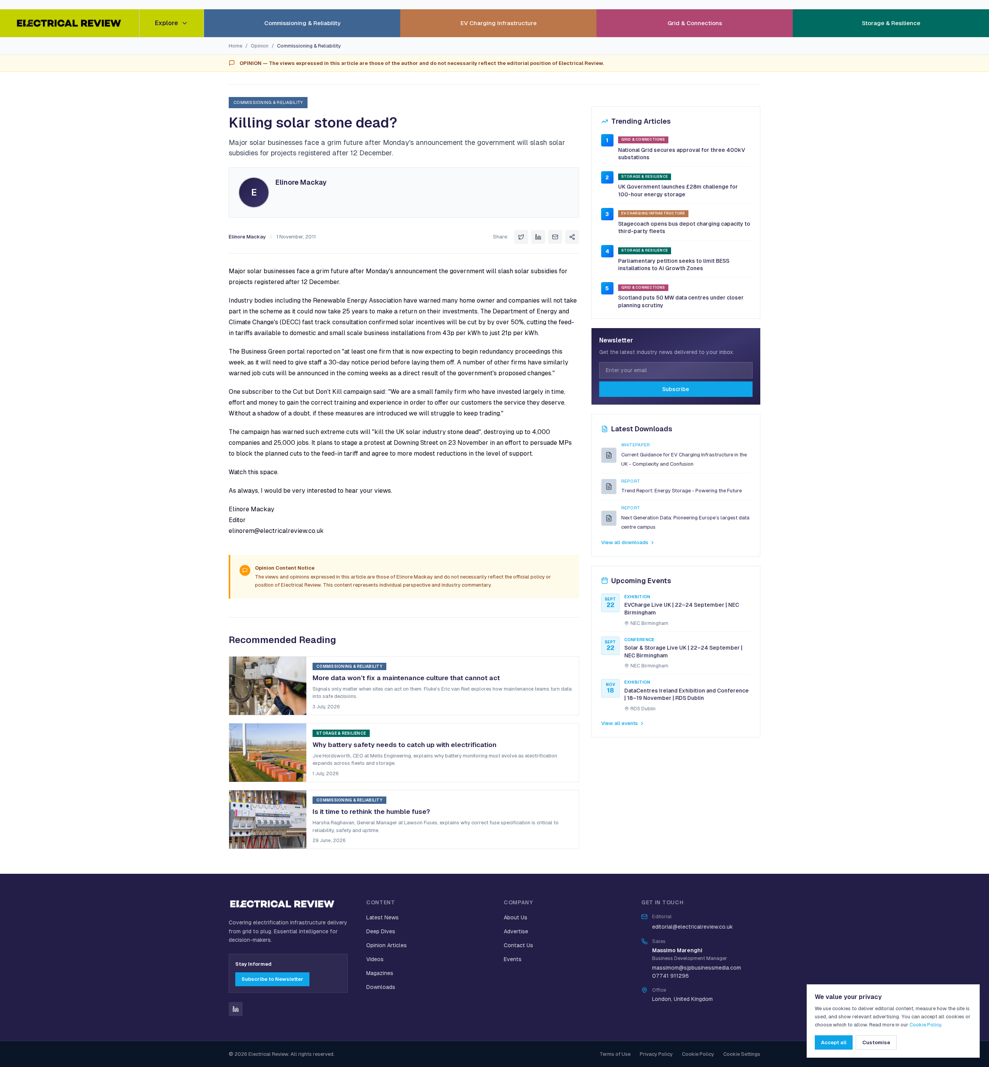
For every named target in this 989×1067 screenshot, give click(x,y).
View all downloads (624, 542)
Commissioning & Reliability (302, 23)
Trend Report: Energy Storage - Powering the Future (681, 491)
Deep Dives (380, 931)
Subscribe (675, 389)
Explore (166, 23)
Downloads (380, 987)
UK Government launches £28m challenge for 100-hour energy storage (678, 190)
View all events (619, 723)
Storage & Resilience (891, 23)
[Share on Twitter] (521, 237)
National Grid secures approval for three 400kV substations (681, 154)
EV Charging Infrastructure (499, 23)
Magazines (379, 973)
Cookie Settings (741, 1054)
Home (235, 46)
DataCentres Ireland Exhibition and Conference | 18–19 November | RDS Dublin (686, 694)
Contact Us (518, 945)
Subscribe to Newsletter (272, 979)
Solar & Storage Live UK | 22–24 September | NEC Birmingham (683, 652)
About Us (515, 917)
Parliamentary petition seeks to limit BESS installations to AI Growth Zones (673, 265)
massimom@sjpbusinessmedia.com (696, 968)
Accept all (833, 1042)
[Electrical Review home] (69, 23)
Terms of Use (615, 1054)
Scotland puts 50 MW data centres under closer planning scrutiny (681, 301)
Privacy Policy (656, 1054)
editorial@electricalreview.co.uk (692, 927)
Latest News (382, 917)
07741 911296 (670, 976)
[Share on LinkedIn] (538, 237)
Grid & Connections (695, 23)
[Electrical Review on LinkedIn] (236, 1009)
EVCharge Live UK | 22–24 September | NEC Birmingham (681, 609)
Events (513, 959)
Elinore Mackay (300, 182)
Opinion (259, 46)
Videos (375, 959)
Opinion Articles (386, 945)
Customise (876, 1042)
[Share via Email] (555, 237)
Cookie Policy (698, 1054)
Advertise (516, 931)
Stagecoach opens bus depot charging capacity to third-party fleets (684, 228)
